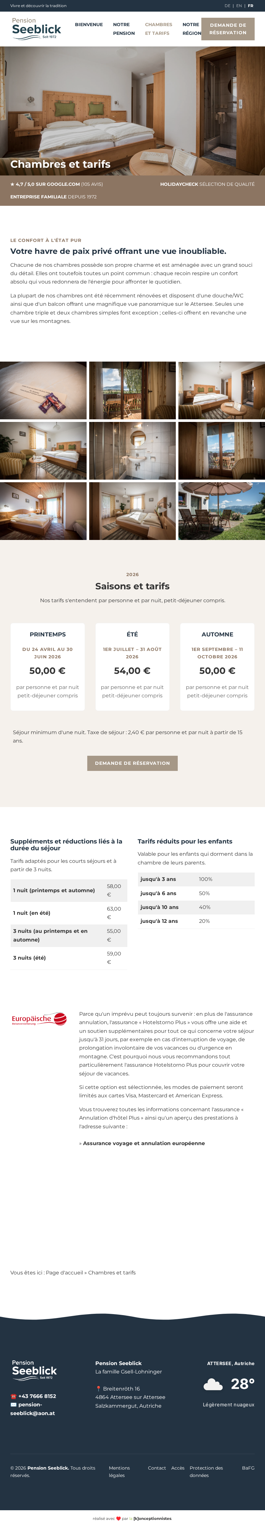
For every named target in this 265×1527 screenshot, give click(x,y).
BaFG (248, 1468)
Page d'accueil (64, 1273)
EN (239, 5)
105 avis (92, 184)
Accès (178, 1468)
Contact (157, 1468)
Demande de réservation (228, 28)
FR (250, 5)
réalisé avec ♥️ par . (132, 1518)
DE (227, 5)
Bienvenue (89, 24)
